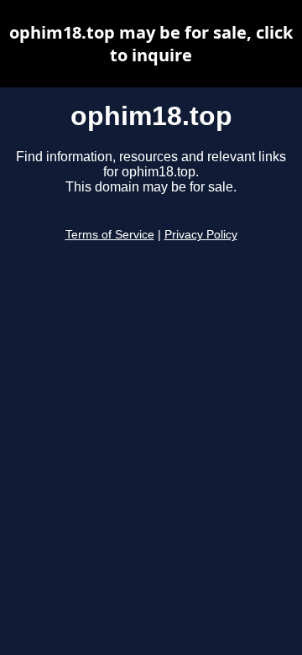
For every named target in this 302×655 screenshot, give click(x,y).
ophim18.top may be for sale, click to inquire (151, 43)
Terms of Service (109, 234)
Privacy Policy (200, 234)
